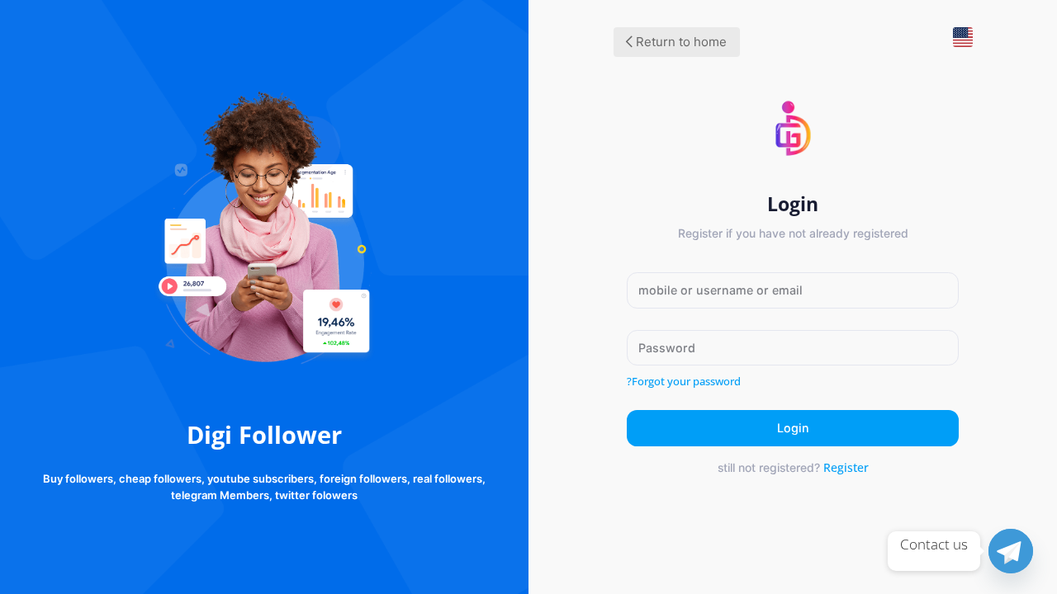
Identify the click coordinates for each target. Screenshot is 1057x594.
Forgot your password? (684, 381)
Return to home (680, 42)
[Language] (956, 43)
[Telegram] (1010, 551)
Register (846, 467)
